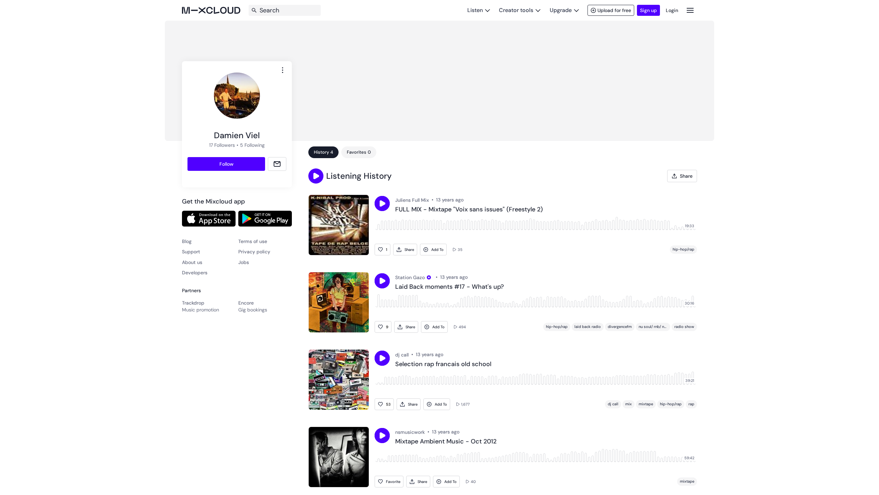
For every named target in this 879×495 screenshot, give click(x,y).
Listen (475, 10)
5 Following (252, 145)
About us (192, 262)
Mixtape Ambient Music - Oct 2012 (445, 441)
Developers (194, 273)
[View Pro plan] (429, 277)
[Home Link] (211, 10)
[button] (315, 176)
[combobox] (282, 70)
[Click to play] (382, 203)
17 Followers (222, 145)
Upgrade (561, 10)
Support (191, 252)
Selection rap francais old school (443, 364)
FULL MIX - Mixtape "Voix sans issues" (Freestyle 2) (469, 209)
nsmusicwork (410, 432)
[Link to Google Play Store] (265, 219)
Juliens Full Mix (412, 200)
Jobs (243, 262)
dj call (402, 355)
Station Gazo (410, 277)
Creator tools (516, 10)
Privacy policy (254, 252)
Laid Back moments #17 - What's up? (449, 287)
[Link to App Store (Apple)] (209, 219)
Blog (187, 241)
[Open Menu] (690, 10)
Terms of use (252, 241)
